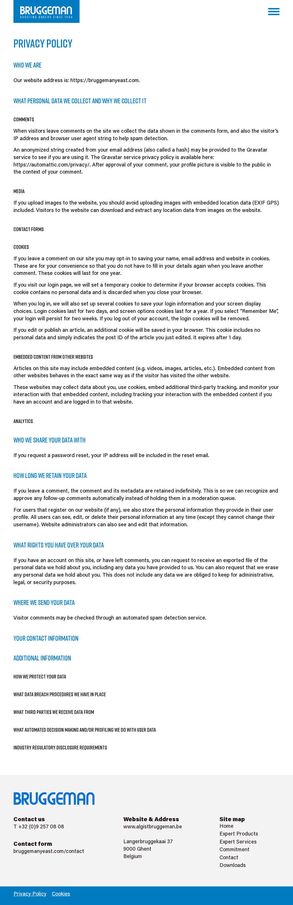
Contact (228, 858)
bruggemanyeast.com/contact (48, 851)
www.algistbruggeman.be (152, 827)
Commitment (234, 850)
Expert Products (238, 834)
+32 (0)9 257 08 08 (41, 827)
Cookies (61, 894)
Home (226, 826)
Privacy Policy (29, 894)
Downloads (232, 865)
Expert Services (238, 842)
